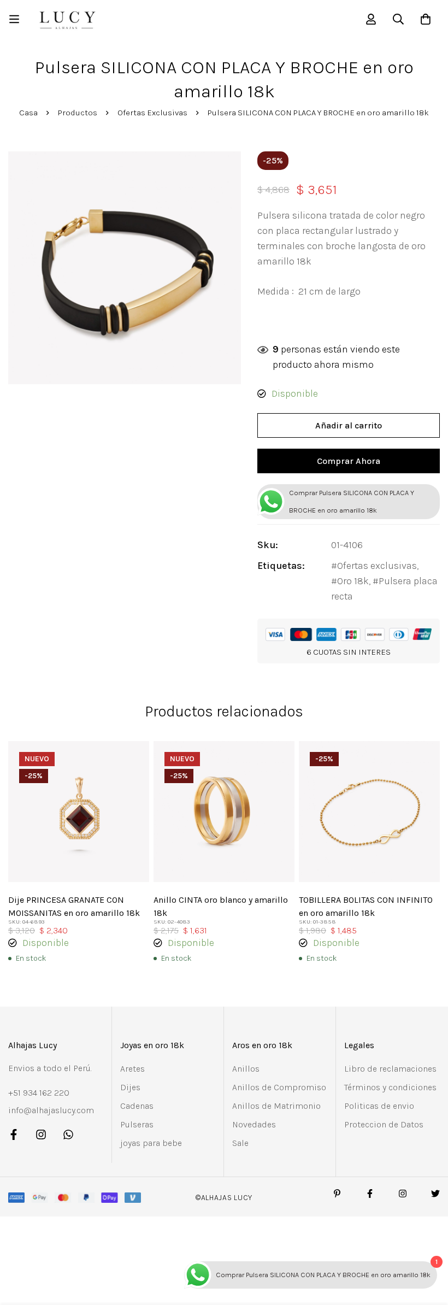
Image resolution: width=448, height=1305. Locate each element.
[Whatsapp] (68, 1134)
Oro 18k (353, 581)
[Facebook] (13, 1134)
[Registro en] (371, 19)
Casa (28, 112)
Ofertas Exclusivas (152, 112)
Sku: (267, 545)
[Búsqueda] (398, 19)
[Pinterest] (337, 1193)
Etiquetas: (281, 566)
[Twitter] (435, 1193)
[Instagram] (41, 1134)
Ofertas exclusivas (377, 566)
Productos (77, 112)
